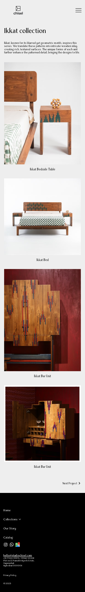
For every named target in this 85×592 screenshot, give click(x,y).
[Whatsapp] (11, 544)
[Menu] (79, 10)
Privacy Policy (9, 575)
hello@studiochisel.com (17, 555)
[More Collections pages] (20, 519)
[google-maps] (17, 544)
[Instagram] (5, 544)
